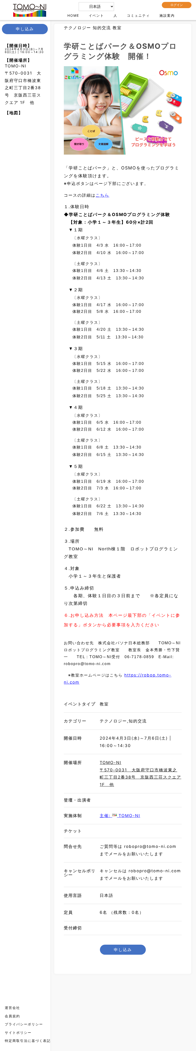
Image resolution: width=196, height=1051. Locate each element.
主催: (120, 815)
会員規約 (12, 1016)
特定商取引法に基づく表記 (28, 1041)
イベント (96, 15)
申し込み (123, 949)
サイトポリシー (18, 1033)
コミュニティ (138, 15)
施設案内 (167, 15)
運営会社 (12, 1008)
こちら (102, 195)
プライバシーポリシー (24, 1024)
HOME (73, 15)
